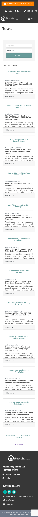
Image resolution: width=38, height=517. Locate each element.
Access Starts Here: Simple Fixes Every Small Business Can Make (18, 282)
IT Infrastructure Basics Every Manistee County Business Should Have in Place (18, 84)
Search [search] (19, 55)
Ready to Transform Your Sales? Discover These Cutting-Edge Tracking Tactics (17, 348)
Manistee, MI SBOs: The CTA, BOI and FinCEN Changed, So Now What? (18, 315)
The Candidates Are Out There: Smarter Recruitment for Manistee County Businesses (18, 117)
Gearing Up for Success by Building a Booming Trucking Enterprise (19, 413)
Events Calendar (25, 435)
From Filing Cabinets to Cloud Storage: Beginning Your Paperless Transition (18, 217)
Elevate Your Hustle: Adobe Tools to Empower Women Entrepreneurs (19, 381)
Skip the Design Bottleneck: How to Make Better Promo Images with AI (18, 250)
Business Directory (12, 435)
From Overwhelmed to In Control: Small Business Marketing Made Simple (18, 151)
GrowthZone (24, 514)
